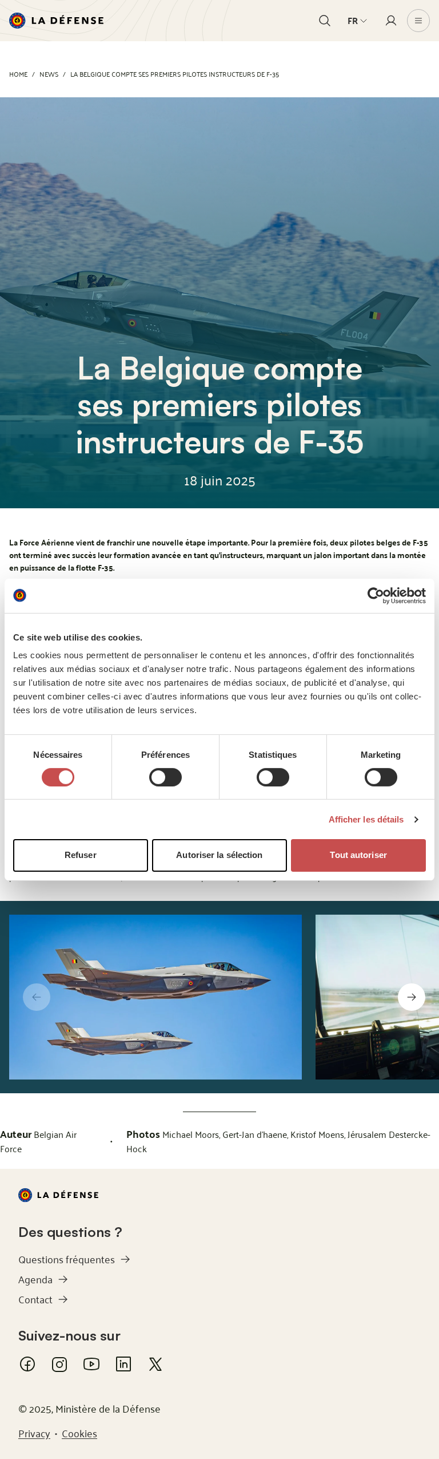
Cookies (79, 1433)
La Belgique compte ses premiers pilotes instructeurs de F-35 (174, 74)
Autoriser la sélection (219, 855)
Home (18, 74)
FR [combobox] (353, 20)
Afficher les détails (366, 819)
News (48, 74)
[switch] (165, 777)
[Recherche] (325, 20)
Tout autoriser (358, 855)
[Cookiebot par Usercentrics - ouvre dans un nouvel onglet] (376, 595)
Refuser (81, 855)
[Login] (391, 20)
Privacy (34, 1433)
